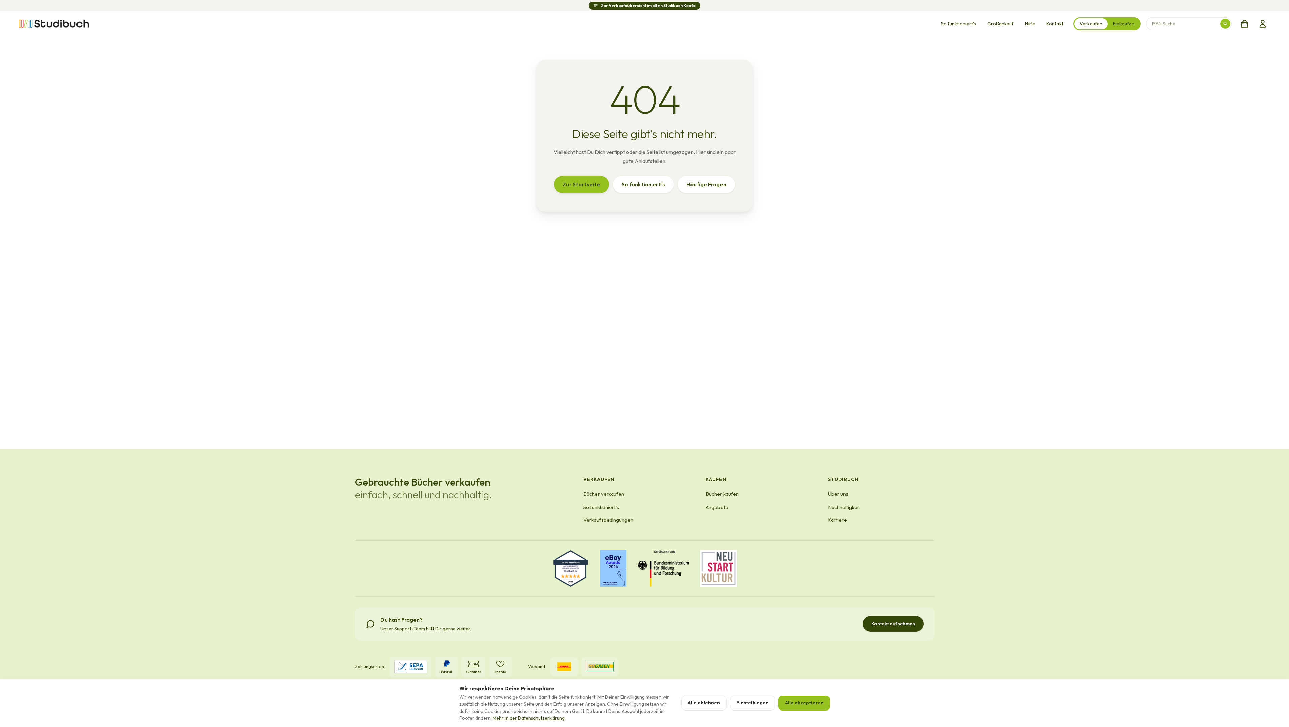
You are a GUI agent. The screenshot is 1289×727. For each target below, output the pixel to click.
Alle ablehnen (704, 703)
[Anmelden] (1262, 23)
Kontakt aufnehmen (893, 624)
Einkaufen (1123, 24)
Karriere (837, 520)
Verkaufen (1091, 24)
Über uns (838, 494)
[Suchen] (1225, 24)
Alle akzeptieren (804, 703)
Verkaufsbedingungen (608, 520)
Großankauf (1000, 24)
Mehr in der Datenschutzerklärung (529, 718)
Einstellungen (752, 703)
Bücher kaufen (722, 494)
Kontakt (1054, 24)
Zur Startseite (581, 184)
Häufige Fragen (706, 184)
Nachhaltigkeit (844, 507)
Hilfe (1030, 24)
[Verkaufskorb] (1244, 23)
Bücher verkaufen (603, 494)
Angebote (717, 507)
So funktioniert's (958, 24)
